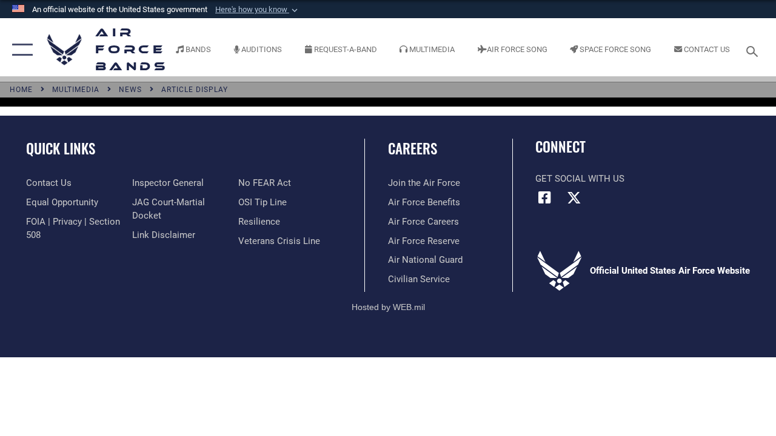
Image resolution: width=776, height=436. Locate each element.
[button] (257, 10)
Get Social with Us (579, 178)
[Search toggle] (754, 50)
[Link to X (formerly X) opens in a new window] (574, 197)
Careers (412, 149)
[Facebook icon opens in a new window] (544, 197)
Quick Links (60, 149)
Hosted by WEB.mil (388, 307)
